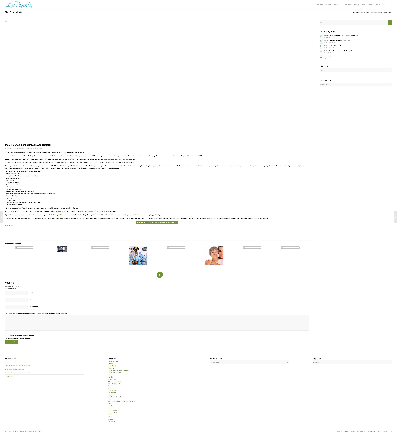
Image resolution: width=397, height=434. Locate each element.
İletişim (110, 388)
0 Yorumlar (16, 148)
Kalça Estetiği (112, 390)
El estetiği (111, 368)
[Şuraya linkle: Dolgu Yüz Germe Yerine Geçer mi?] (100, 255)
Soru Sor (110, 406)
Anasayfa (110, 364)
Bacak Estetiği (112, 366)
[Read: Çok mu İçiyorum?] (321, 57)
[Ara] (390, 4)
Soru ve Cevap (112, 410)
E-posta (33, 300)
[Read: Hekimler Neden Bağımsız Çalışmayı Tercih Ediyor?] (321, 52)
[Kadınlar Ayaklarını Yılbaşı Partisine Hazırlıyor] (1, 217)
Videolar (110, 417)
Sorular (110, 415)
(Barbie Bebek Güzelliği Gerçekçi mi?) (74, 156)
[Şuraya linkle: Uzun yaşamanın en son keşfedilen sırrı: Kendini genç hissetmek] (214, 255)
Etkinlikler (111, 377)
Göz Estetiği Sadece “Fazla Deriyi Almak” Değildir (337, 40)
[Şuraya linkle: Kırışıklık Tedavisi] (290, 255)
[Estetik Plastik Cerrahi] (19, 4)
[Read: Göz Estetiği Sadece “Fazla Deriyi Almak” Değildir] (321, 42)
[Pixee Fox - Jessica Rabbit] (157, 81)
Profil (109, 404)
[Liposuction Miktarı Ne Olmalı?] (395, 217)
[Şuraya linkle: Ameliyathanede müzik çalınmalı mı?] (138, 255)
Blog (22, 148)
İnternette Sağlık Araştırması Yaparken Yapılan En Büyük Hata (341, 35)
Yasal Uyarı (111, 419)
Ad (31, 293)
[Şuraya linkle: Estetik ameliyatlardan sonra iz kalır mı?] (24, 255)
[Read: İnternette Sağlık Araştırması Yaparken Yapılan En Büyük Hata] (321, 36)
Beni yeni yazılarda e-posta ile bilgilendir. (19, 338)
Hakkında (110, 386)
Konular (110, 399)
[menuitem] (320, 4)
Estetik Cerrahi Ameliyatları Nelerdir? (119, 370)
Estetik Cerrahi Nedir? (114, 372)
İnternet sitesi (34, 306)
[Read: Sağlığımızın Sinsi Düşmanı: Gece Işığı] (321, 47)
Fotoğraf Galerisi (113, 379)
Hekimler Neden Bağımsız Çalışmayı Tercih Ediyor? (338, 51)
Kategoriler (111, 395)
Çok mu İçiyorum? (329, 56)
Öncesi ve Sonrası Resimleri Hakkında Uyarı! (121, 401)
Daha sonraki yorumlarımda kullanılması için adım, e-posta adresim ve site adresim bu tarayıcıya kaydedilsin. (37, 313)
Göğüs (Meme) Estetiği (114, 384)
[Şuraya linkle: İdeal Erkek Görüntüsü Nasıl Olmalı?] (62, 249)
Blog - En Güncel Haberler (15, 12)
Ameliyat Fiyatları (113, 361)
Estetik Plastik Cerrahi (18, 431)
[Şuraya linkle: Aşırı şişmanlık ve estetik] (252, 255)
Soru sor (110, 408)
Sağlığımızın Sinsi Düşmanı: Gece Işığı (334, 45)
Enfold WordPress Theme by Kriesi (33, 431)
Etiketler (110, 375)
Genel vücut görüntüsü (114, 381)
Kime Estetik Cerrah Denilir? (116, 397)
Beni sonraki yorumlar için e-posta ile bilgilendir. (21, 335)
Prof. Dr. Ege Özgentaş (36, 148)
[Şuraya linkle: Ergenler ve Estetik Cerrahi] (176, 255)
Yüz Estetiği (111, 421)
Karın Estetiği (112, 392)
